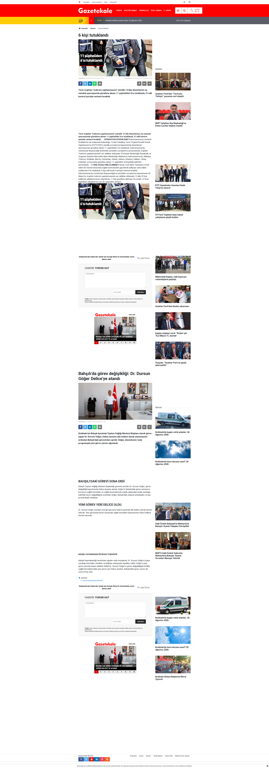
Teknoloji (144, 10)
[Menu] (178, 11)
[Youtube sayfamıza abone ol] (91, 759)
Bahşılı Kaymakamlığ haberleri (93, 580)
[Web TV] (184, 2)
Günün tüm (183, 20)
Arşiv (105, 2)
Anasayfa (84, 28)
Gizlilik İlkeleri (158, 756)
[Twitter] (85, 83)
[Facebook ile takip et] (81, 759)
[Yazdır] (100, 83)
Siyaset (93, 28)
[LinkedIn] (90, 83)
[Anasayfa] (79, 2)
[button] (139, 83)
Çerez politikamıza (181, 766)
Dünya (119, 10)
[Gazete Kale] (95, 10)
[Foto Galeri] (189, 2)
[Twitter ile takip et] (86, 759)
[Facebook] (80, 83)
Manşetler (86, 2)
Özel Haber (156, 10)
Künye (141, 756)
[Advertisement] (61, 55)
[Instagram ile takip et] (102, 759)
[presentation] (86, 20)
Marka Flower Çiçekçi (182, 756)
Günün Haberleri (97, 2)
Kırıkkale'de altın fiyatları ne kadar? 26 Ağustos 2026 (124, 20)
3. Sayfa (167, 10)
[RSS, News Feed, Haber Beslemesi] (107, 759)
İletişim (148, 756)
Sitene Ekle (113, 2)
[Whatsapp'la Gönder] (95, 83)
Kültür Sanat (130, 10)
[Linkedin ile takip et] (96, 759)
